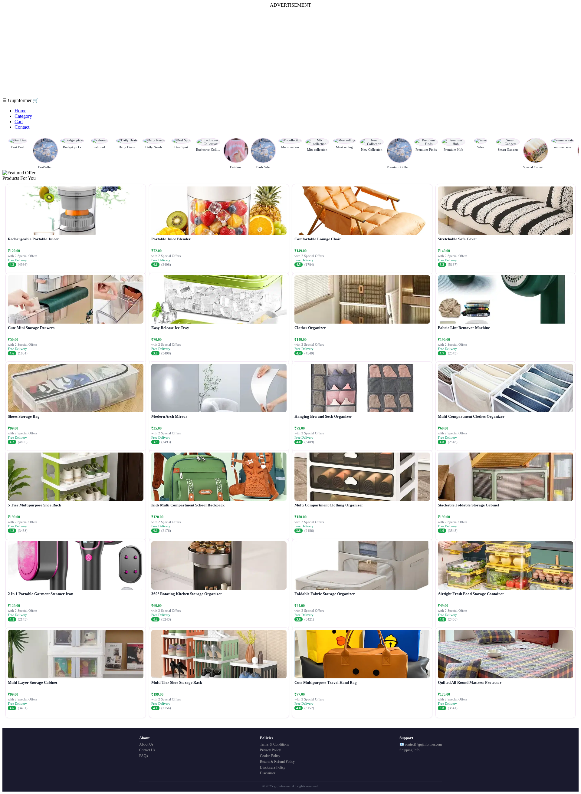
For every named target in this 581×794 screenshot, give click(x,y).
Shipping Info (409, 750)
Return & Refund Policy (277, 761)
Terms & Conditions (274, 744)
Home (20, 110)
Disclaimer (267, 773)
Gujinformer (20, 100)
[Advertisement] (290, 52)
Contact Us (147, 750)
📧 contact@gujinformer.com (420, 744)
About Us (146, 744)
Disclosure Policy (272, 767)
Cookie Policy (270, 756)
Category (23, 116)
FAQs (143, 756)
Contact (22, 127)
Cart (19, 121)
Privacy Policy (270, 750)
